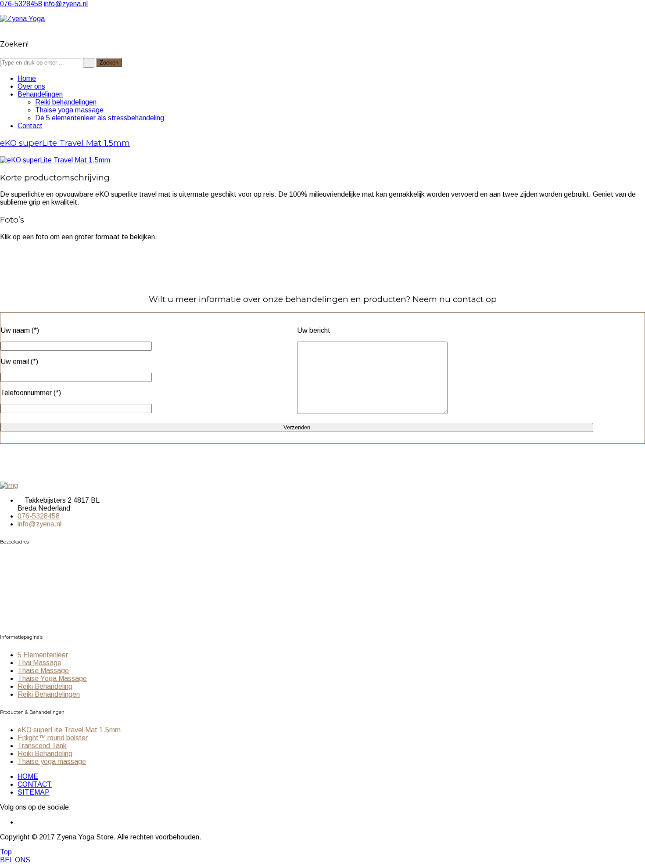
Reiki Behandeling (45, 686)
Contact (30, 126)
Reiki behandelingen (66, 102)
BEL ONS (15, 860)
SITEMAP (34, 792)
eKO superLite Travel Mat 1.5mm (65, 143)
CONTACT (35, 784)
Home (27, 78)
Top (6, 852)
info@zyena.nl (66, 3)
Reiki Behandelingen (49, 694)
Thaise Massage (43, 670)
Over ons (31, 86)
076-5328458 (21, 3)
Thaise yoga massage (69, 110)
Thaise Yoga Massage (52, 678)
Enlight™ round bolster (53, 738)
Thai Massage (39, 662)
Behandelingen (40, 94)
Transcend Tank (42, 745)
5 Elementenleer (43, 655)
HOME (28, 776)
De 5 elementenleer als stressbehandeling (99, 118)
